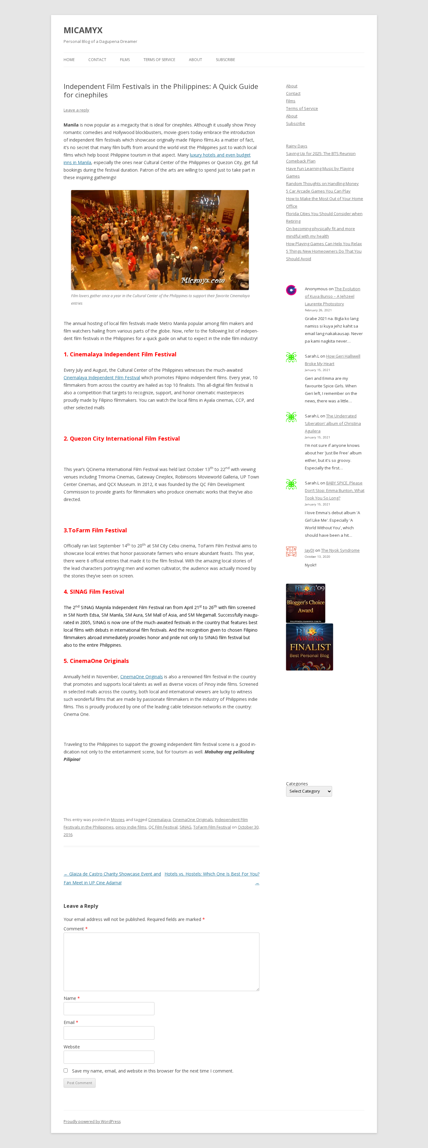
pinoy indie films (131, 827)
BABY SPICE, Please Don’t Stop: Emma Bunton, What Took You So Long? (334, 490)
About (195, 59)
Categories (297, 784)
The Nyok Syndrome (340, 550)
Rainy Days (296, 146)
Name (72, 998)
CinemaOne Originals (141, 677)
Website (72, 1047)
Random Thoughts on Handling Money (322, 183)
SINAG (185, 827)
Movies (118, 819)
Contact (97, 59)
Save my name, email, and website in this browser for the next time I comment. (152, 1071)
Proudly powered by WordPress (92, 1121)
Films (125, 59)
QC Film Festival (163, 827)
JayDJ (309, 550)
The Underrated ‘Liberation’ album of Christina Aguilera (333, 423)
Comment (76, 929)
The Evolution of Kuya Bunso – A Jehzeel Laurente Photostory (332, 296)
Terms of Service (159, 59)
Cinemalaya (159, 819)
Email (71, 1022)
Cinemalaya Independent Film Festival (102, 377)
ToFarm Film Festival (212, 827)
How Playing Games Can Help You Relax (324, 243)
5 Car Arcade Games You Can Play (318, 191)
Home (69, 59)
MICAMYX (83, 30)
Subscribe (225, 59)
